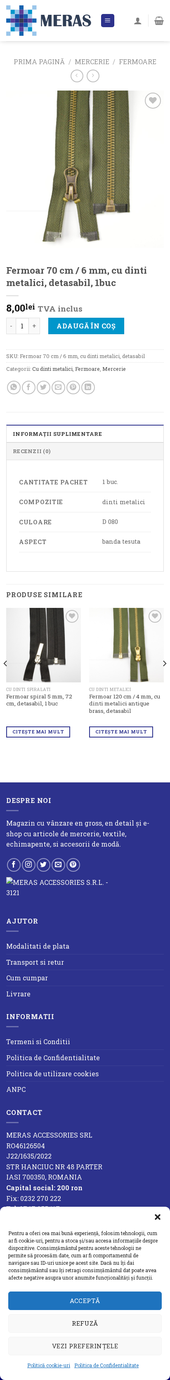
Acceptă (85, 1300)
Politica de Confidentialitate (106, 1365)
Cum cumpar (27, 977)
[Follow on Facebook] (14, 865)
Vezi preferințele (85, 1346)
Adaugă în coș (86, 325)
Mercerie (92, 61)
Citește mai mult (38, 732)
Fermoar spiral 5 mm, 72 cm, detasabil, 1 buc (39, 700)
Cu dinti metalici (52, 368)
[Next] (164, 680)
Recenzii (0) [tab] (31, 451)
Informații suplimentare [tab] (57, 434)
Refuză (85, 1323)
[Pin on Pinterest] (73, 387)
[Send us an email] (58, 865)
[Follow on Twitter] (43, 865)
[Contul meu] (138, 21)
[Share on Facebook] (28, 387)
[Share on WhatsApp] (14, 387)
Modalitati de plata (37, 946)
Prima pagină (39, 61)
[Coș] (159, 21)
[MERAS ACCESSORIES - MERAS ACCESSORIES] (50, 20)
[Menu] (108, 21)
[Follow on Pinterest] (73, 865)
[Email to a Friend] (58, 387)
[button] (157, 1217)
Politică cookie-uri (48, 1365)
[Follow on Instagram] (28, 865)
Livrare (18, 993)
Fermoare (137, 61)
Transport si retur (35, 962)
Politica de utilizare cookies (52, 1073)
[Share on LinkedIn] (88, 387)
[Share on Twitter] (43, 387)
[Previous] (6, 680)
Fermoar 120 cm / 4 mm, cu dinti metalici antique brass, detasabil (124, 703)
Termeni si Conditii (38, 1041)
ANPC (16, 1089)
